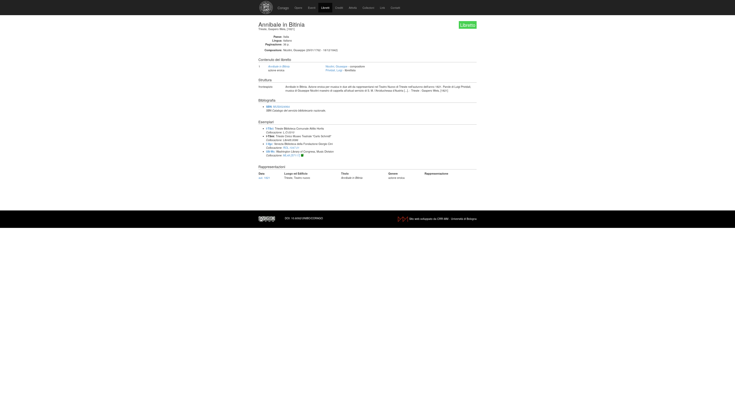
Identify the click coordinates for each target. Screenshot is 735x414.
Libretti (325, 8)
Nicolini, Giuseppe (336, 66)
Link (382, 8)
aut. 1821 (264, 178)
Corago (283, 7)
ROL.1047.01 (291, 148)
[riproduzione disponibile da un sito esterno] (302, 155)
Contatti (395, 8)
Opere (298, 8)
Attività (353, 8)
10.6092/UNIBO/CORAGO (307, 218)
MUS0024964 (281, 106)
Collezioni (368, 8)
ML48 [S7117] (291, 155)
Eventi (311, 8)
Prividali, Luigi (334, 70)
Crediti (339, 8)
